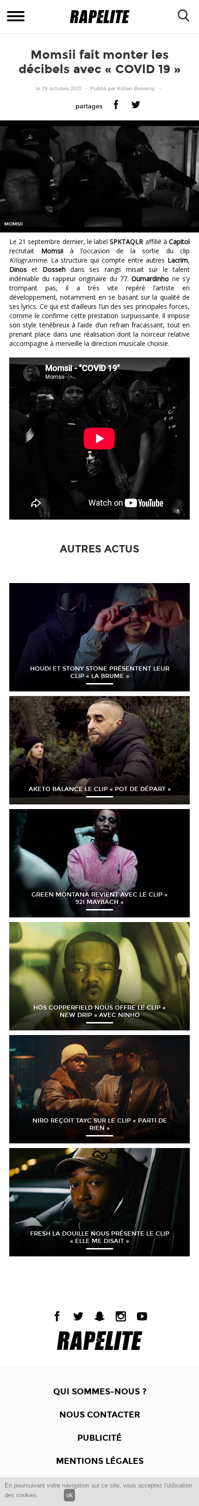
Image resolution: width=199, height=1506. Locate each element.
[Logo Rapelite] (100, 17)
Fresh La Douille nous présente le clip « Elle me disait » (99, 1237)
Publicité (99, 1438)
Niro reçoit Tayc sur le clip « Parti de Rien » (99, 1124)
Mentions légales (99, 1461)
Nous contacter (99, 1415)
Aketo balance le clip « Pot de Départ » (100, 789)
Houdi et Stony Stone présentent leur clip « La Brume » (99, 672)
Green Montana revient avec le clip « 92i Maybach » (99, 898)
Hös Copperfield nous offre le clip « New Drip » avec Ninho (99, 1011)
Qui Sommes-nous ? (99, 1392)
